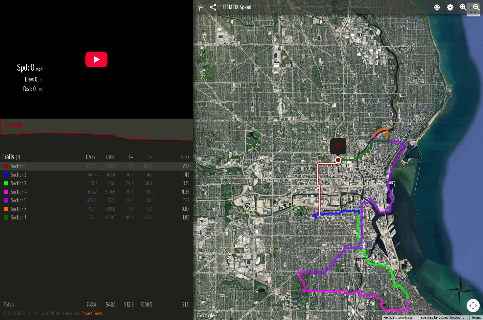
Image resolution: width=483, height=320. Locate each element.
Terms (98, 313)
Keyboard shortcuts (398, 317)
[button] (338, 160)
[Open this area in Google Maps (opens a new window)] (206, 315)
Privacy (86, 313)
